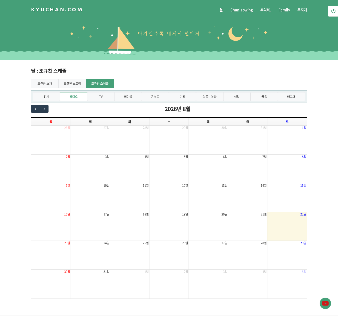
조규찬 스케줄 (100, 83)
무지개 (302, 9)
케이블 (128, 96)
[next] (44, 109)
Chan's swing (241, 9)
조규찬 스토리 (72, 83)
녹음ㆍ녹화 (210, 96)
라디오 (73, 96)
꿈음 (264, 96)
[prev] (35, 109)
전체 (46, 96)
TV (101, 96)
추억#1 (265, 9)
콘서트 (155, 96)
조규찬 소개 (44, 83)
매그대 (291, 96)
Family (284, 9)
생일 (237, 96)
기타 (182, 96)
